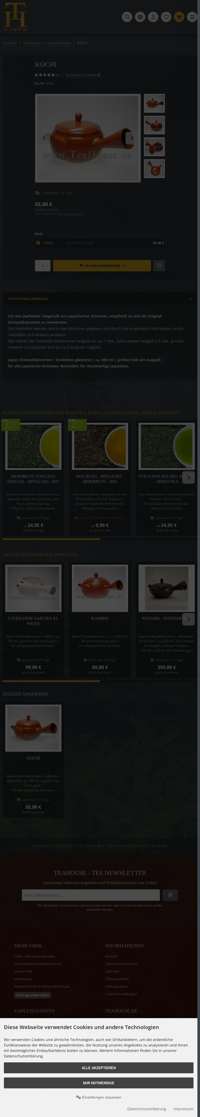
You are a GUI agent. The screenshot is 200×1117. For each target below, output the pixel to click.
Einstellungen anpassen (101, 1097)
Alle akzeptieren (99, 1068)
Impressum (183, 1108)
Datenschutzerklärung (146, 1108)
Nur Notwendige (98, 1083)
